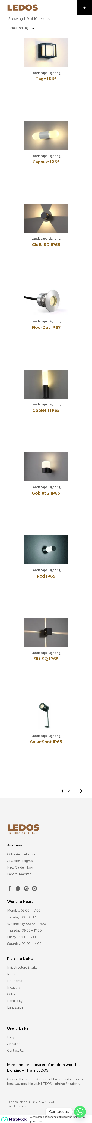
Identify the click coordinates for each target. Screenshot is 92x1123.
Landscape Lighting (46, 73)
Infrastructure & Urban (23, 967)
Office (11, 994)
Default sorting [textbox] (19, 28)
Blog (10, 1037)
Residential (15, 981)
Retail (11, 974)
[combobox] (46, 28)
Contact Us (15, 1050)
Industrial (14, 987)
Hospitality (15, 1001)
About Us (14, 1044)
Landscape (15, 1007)
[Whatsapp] (80, 1112)
